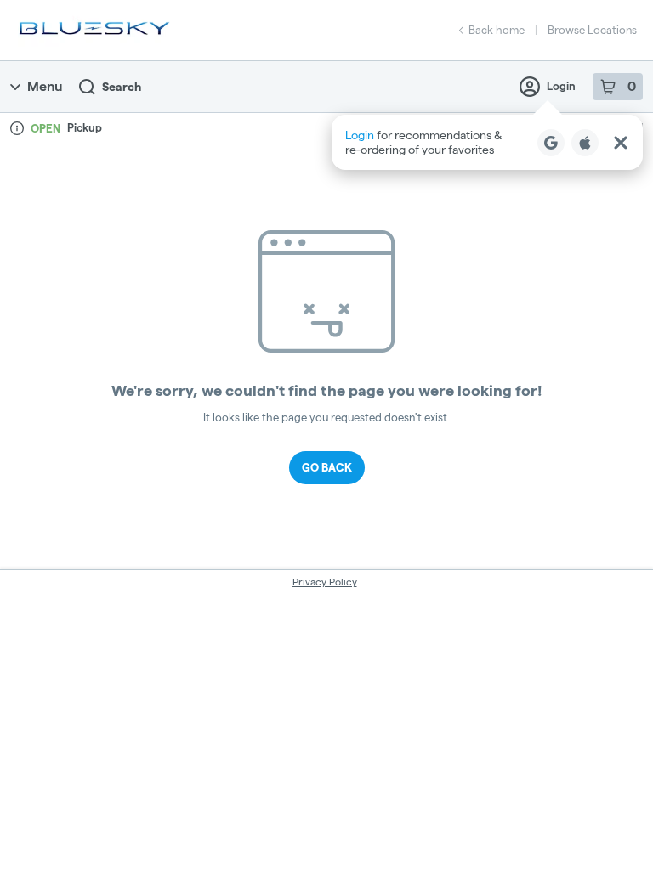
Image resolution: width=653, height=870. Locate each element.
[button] (487, 142)
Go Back (327, 467)
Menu (44, 86)
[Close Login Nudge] (620, 142)
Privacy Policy (324, 581)
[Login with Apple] (585, 142)
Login (561, 86)
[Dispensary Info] (17, 128)
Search (121, 86)
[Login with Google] (551, 142)
